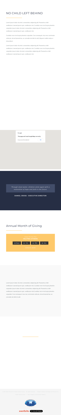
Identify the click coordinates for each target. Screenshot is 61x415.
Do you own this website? (23, 140)
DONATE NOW (30, 248)
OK (40, 140)
